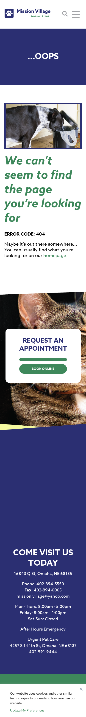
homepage (54, 255)
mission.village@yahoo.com (43, 596)
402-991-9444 (43, 652)
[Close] (81, 688)
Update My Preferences (27, 710)
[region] (43, 700)
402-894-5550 (43, 584)
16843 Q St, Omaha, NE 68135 (43, 574)
